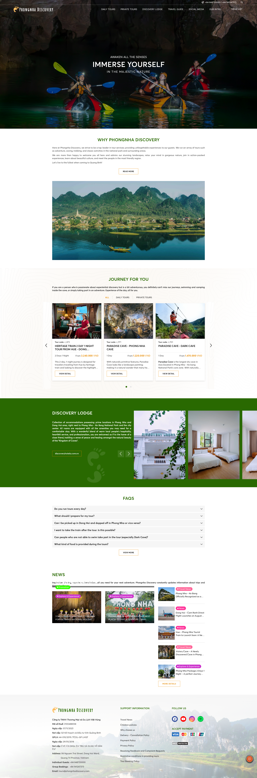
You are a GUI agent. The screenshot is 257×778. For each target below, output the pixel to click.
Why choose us (127, 730)
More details (169, 684)
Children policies (128, 725)
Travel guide (175, 9)
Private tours (129, 9)
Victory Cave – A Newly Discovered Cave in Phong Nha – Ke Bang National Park (190, 653)
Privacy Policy (127, 745)
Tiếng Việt (236, 9)
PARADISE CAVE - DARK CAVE (176, 346)
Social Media (196, 9)
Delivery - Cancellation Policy (134, 735)
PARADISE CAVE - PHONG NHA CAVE (126, 347)
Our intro (215, 9)
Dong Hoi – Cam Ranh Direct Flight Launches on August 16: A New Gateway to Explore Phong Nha (190, 614)
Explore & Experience (189, 666)
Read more (128, 171)
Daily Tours (108, 9)
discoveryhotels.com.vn (67, 453)
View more (128, 552)
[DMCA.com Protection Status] (180, 743)
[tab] (128, 509)
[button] (126, 387)
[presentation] (46, 345)
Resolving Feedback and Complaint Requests (142, 750)
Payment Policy (127, 740)
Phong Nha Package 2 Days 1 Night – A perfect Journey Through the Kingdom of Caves (190, 672)
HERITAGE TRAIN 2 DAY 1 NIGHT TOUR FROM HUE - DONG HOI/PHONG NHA (74, 347)
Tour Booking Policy (129, 761)
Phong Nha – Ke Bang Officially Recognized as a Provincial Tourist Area (188, 595)
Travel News (185, 589)
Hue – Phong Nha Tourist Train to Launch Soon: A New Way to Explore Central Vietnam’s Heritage (190, 634)
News (181, 608)
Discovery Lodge (152, 9)
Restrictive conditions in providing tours (139, 756)
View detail (65, 373)
